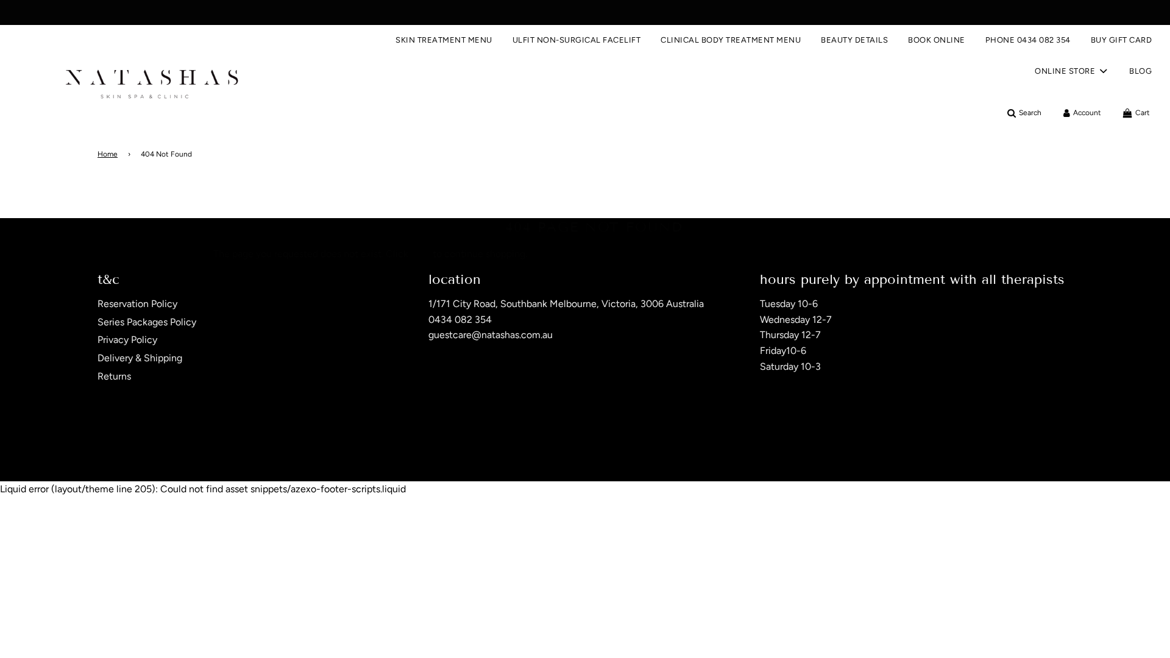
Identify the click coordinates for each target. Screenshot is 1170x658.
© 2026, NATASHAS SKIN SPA (147, 449)
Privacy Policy (127, 339)
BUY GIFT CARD (1121, 39)
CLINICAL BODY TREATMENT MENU (731, 39)
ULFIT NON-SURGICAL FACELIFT (576, 39)
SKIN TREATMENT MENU (443, 39)
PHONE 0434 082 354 (1028, 39)
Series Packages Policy (147, 322)
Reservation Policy (137, 304)
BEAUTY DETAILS (854, 39)
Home (108, 154)
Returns (114, 376)
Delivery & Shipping (140, 358)
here (420, 254)
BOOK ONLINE (936, 39)
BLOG (1140, 71)
